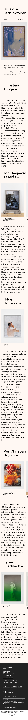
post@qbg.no (7, 675)
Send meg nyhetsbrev (10, 707)
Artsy (20, 686)
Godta (5, 715)
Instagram (14, 686)
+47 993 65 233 (8, 678)
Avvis (12, 715)
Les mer (3, 718)
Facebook (6, 686)
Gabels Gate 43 (8, 671)
